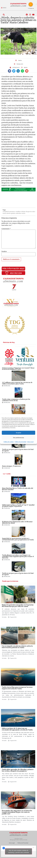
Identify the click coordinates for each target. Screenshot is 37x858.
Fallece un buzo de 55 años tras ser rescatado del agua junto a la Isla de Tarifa (17, 729)
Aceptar (18, 433)
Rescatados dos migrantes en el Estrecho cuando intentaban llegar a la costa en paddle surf (17, 812)
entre (33, 211)
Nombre (4, 251)
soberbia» (19, 213)
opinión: (13, 213)
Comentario (6, 228)
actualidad (6, 211)
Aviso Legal (30, 441)
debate (23, 211)
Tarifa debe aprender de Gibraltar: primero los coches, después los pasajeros (17, 770)
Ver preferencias (18, 437)
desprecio (29, 211)
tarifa (23, 213)
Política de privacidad (20, 441)
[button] (3, 14)
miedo (8, 213)
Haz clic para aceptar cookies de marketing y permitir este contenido (18, 851)
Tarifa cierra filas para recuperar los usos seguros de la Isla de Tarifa (17, 688)
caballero (18, 211)
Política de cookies (9, 441)
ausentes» (12, 211)
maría (4, 213)
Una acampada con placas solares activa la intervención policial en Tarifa (17, 646)
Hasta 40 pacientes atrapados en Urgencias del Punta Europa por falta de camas (17, 605)
